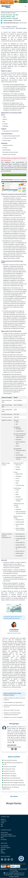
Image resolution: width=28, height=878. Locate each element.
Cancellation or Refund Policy (8, 836)
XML (2, 826)
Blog (2, 851)
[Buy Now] (21, 1)
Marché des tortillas (21, 28)
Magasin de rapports (11, 26)
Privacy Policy (4, 832)
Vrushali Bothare (14, 629)
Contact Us (3, 821)
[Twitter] (5, 860)
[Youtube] (12, 860)
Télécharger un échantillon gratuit (7, 2)
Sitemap (3, 853)
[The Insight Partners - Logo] (6, 6)
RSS (2, 824)
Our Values (4, 839)
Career (2, 822)
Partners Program (5, 847)
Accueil (3, 26)
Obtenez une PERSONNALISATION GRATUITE (14, 175)
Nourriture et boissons (8, 28)
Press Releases (4, 846)
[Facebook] (2, 860)
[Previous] (11, 749)
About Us (3, 819)
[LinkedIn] (9, 860)
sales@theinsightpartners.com (16, 873)
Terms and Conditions (6, 834)
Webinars (3, 849)
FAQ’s (2, 838)
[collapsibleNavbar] (25, 6)
